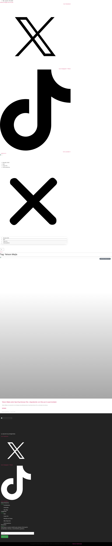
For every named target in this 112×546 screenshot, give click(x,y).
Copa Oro (5, 165)
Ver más (4, 408)
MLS (4, 164)
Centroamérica (6, 167)
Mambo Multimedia (77, 543)
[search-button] (1, 252)
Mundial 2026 (6, 162)
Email (2, 531)
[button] (33, 201)
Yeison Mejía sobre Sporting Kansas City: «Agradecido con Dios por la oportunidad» (29, 402)
